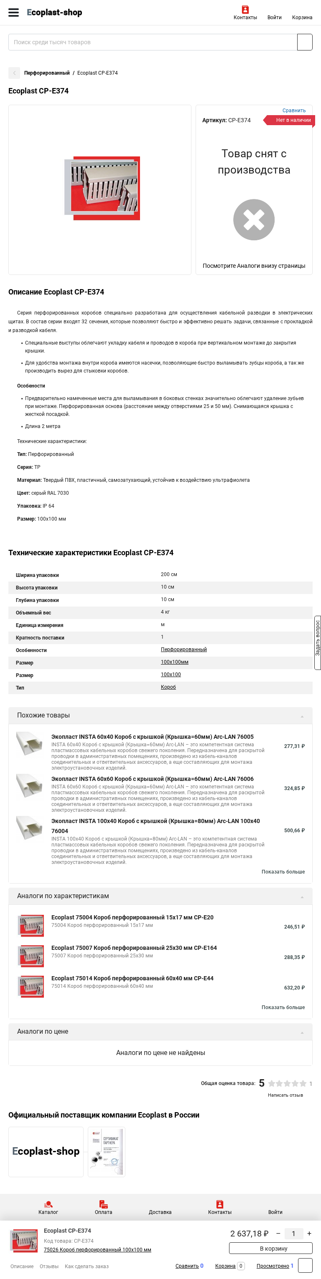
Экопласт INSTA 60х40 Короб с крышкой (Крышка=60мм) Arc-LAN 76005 (152, 736)
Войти (275, 17)
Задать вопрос (318, 639)
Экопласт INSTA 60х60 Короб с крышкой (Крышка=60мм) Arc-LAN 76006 (152, 778)
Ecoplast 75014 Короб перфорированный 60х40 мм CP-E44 (132, 978)
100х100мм (175, 662)
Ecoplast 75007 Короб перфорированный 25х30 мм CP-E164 (134, 947)
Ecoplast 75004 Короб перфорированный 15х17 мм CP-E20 (132, 917)
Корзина (302, 17)
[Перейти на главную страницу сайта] (62, 13)
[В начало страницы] (305, 1265)
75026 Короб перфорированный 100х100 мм (97, 1250)
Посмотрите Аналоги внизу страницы (254, 265)
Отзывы (49, 1266)
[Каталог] (13, 12)
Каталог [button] (48, 1212)
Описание (21, 1266)
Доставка (160, 1212)
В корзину (273, 1248)
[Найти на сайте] (305, 42)
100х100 (171, 674)
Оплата (103, 1212)
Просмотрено (273, 1266)
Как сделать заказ (87, 1266)
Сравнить (187, 1266)
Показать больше (283, 872)
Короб (168, 687)
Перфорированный (47, 73)
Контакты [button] (245, 17)
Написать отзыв (285, 1095)
